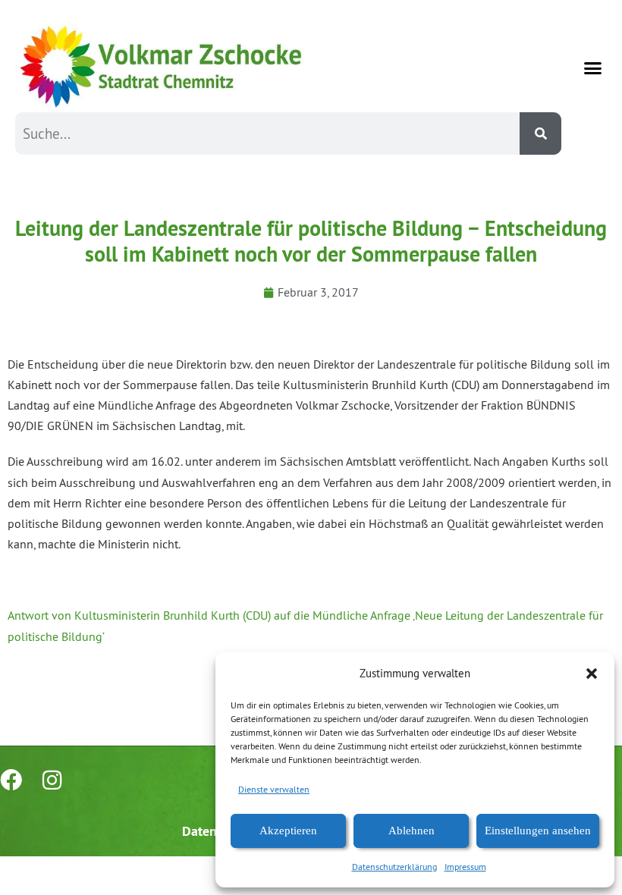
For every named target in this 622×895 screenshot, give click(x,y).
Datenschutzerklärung (394, 866)
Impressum (465, 866)
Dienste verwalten (273, 789)
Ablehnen (411, 830)
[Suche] (540, 133)
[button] (591, 673)
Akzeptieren (288, 830)
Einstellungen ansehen (538, 830)
